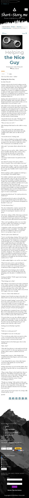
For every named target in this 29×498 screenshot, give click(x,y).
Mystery (5, 463)
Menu (26, 9)
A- (2, 4)
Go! (19, 1)
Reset (5, 4)
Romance (5, 464)
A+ (8, 4)
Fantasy (5, 459)
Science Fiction (7, 466)
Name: (8, 477)
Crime (4, 457)
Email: (8, 482)
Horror (5, 461)
